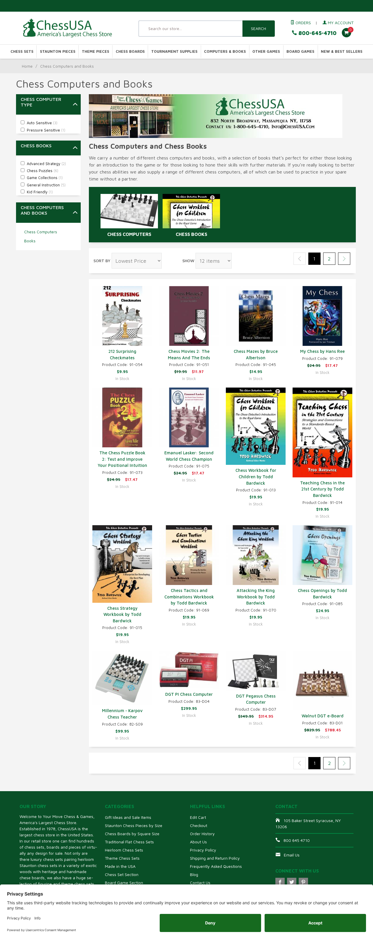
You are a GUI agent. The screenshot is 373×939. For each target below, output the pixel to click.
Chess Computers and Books (42, 210)
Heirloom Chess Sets (124, 849)
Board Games (300, 51)
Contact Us (200, 882)
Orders (302, 22)
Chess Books (191, 234)
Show (188, 260)
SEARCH (258, 28)
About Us (198, 841)
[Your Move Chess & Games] (73, 28)
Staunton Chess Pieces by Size (133, 825)
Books (30, 240)
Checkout (198, 825)
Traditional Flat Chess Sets (129, 841)
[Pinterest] (303, 882)
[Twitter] (291, 882)
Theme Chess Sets (122, 858)
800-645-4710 (317, 33)
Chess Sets (22, 51)
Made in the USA (120, 866)
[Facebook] (280, 882)
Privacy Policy (203, 849)
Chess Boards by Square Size (132, 833)
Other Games (266, 51)
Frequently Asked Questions (216, 866)
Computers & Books (225, 51)
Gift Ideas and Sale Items (128, 817)
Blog (194, 874)
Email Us (292, 854)
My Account (340, 22)
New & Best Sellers (342, 51)
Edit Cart (198, 817)
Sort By (102, 260)
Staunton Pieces (57, 51)
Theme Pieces (95, 51)
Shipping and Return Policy (215, 858)
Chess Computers (40, 231)
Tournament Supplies (174, 51)
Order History (202, 833)
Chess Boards (130, 51)
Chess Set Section (121, 874)
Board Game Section (124, 882)
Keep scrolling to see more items (126, 783)
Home (27, 66)
